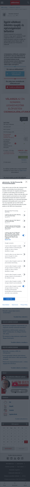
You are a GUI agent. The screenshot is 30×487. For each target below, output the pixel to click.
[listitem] (15, 211)
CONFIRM (9, 299)
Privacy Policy (24, 304)
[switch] (24, 215)
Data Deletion (5, 304)
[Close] (26, 182)
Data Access (15, 304)
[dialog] (15, 243)
